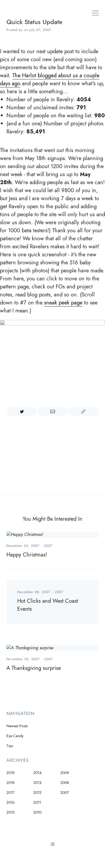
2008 (64, 782)
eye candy (14, 736)
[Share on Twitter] (21, 411)
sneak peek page (63, 302)
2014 (37, 772)
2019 (10, 772)
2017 (10, 792)
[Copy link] (83, 411)
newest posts (17, 726)
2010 (37, 812)
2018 (10, 782)
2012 (37, 792)
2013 (37, 782)
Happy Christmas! (26, 554)
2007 (48, 546)
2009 (64, 772)
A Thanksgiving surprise (33, 668)
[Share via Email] (52, 411)
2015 (10, 812)
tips (9, 745)
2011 (37, 802)
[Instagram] (52, 846)
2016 (10, 802)
